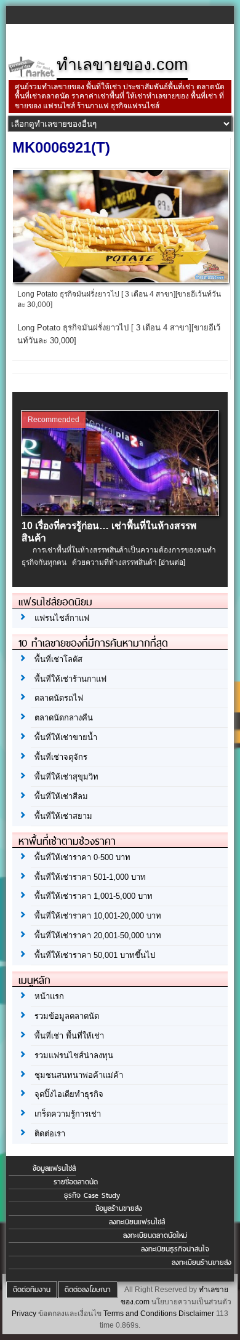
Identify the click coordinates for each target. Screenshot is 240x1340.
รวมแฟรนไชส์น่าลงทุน (73, 1055)
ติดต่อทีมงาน (31, 1289)
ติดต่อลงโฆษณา (88, 1289)
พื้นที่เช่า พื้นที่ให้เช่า (69, 1035)
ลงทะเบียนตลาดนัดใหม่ (155, 1235)
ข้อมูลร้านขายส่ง (118, 1208)
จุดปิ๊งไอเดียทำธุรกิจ (68, 1094)
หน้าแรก (49, 996)
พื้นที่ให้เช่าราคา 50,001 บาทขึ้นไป (94, 955)
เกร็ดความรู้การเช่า (67, 1114)
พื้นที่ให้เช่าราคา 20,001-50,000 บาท (97, 935)
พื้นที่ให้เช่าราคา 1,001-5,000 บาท (93, 896)
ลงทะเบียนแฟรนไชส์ (137, 1222)
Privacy (24, 1313)
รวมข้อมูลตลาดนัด (66, 1016)
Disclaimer (196, 1313)
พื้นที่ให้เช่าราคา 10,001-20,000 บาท (97, 915)
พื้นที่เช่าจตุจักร (60, 757)
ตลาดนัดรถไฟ (58, 698)
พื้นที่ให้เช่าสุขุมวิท (66, 776)
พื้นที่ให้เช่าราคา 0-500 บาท (82, 857)
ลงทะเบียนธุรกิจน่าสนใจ (175, 1249)
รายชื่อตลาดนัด (76, 1182)
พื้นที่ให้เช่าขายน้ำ (65, 737)
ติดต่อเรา (49, 1133)
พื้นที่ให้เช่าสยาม (63, 816)
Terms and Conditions (140, 1313)
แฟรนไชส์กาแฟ (61, 618)
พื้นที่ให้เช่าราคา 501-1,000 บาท (90, 877)
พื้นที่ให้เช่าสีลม (61, 796)
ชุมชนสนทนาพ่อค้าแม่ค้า (78, 1075)
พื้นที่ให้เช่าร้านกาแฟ (70, 679)
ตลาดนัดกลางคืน (63, 717)
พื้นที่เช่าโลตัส (58, 659)
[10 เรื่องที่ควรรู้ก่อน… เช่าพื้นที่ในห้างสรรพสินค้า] (121, 513)
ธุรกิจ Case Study (92, 1195)
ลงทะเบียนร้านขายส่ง (201, 1262)
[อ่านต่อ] (172, 562)
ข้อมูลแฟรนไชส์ (54, 1168)
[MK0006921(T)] (121, 279)
